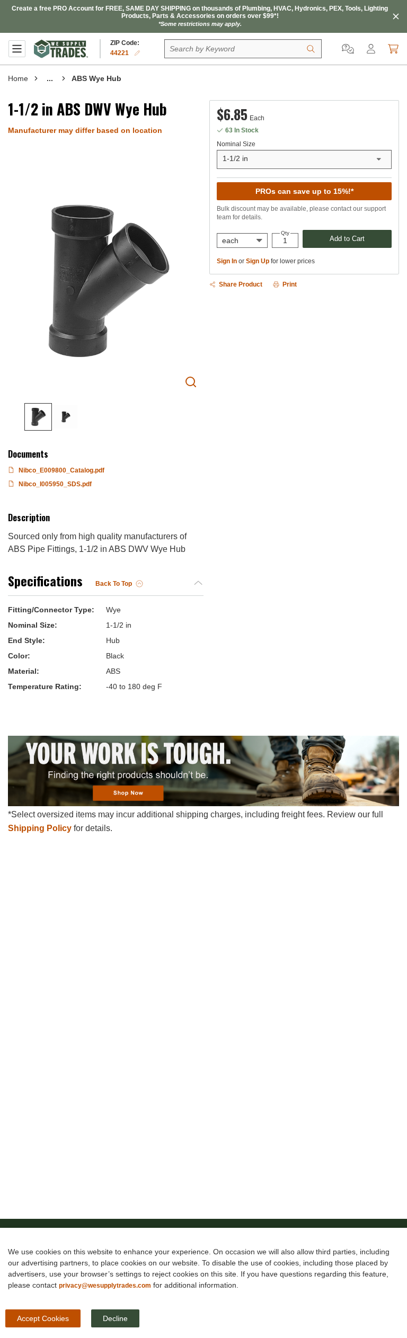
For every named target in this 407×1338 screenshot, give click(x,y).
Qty (285, 233)
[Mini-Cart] (393, 48)
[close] (396, 16)
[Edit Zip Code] (137, 53)
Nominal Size (236, 144)
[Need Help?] (348, 48)
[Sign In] (371, 48)
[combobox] (304, 159)
